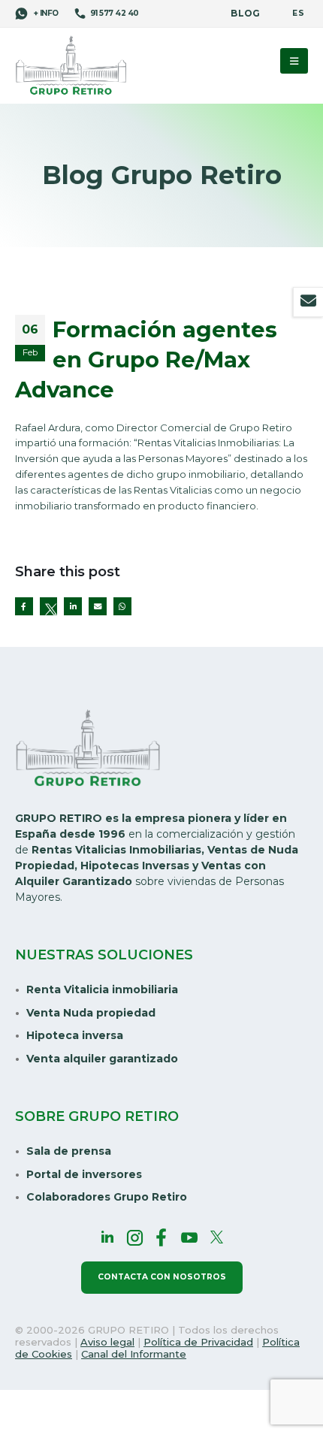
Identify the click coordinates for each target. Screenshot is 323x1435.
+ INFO (45, 13)
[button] (294, 61)
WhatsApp (122, 606)
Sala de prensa (68, 1151)
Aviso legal (107, 1342)
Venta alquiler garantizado (102, 1058)
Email (98, 606)
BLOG (245, 13)
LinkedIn (73, 606)
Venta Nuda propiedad (90, 1013)
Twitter (49, 606)
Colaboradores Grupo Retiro (106, 1197)
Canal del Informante (133, 1354)
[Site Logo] (71, 66)
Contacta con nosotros (162, 1277)
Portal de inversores (84, 1174)
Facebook (24, 606)
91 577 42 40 (114, 13)
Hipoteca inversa (74, 1035)
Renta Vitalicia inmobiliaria (102, 989)
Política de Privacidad (198, 1342)
